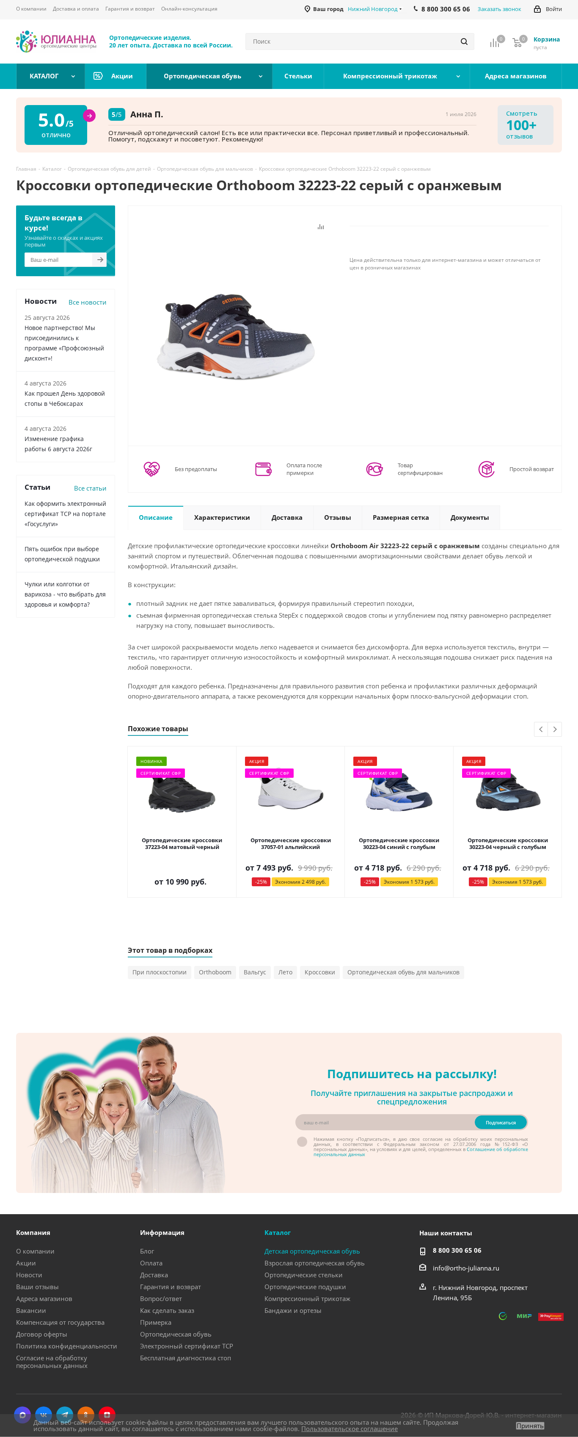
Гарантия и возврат (170, 1286)
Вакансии (31, 1310)
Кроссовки (320, 972)
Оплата (151, 1263)
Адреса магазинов (44, 1298)
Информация (162, 1232)
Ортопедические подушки (305, 1286)
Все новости (88, 302)
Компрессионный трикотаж (307, 1298)
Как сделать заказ (167, 1310)
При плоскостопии (159, 972)
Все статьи (90, 488)
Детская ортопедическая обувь (312, 1251)
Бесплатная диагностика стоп (185, 1358)
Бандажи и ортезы (293, 1310)
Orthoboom (215, 972)
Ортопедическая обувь (176, 1334)
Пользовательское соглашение (349, 1428)
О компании (35, 1251)
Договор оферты (41, 1334)
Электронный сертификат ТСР (186, 1346)
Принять (530, 1426)
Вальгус (255, 972)
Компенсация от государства (60, 1322)
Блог (147, 1251)
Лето (285, 972)
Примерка (155, 1322)
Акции (26, 1263)
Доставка (154, 1275)
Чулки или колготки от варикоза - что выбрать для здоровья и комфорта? (65, 594)
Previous (541, 729)
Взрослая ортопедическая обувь (314, 1263)
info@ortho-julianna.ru (466, 1268)
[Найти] (464, 41)
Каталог (277, 1232)
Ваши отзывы (37, 1286)
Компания (33, 1232)
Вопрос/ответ (161, 1298)
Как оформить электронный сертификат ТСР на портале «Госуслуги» (65, 513)
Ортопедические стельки (303, 1275)
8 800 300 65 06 (457, 1250)
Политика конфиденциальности (66, 1346)
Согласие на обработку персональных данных (52, 1362)
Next (555, 729)
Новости (29, 1275)
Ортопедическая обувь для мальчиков (403, 972)
